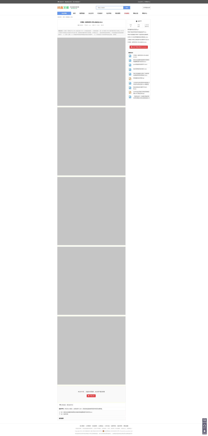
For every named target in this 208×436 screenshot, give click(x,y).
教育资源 (82, 13)
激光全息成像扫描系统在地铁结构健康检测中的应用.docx (78, 412)
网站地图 (126, 426)
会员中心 (141, 1)
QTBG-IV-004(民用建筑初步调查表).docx (138, 37)
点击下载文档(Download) (139, 47)
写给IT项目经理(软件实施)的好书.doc (137, 32)
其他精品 (126, 13)
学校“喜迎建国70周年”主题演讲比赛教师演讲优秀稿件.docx (139, 34)
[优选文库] (80, 8)
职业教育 (94, 426)
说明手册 (113, 426)
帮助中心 (148, 1)
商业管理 (117, 13)
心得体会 (101, 426)
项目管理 (119, 426)
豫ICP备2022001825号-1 (97, 431)
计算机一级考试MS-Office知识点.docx (137, 42)
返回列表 (66, 414)
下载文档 (91, 395)
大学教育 (88, 426)
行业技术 (100, 13)
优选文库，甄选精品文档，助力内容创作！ (70, 1)
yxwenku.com (129, 431)
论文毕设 (108, 13)
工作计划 (107, 426)
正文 (72, 17)
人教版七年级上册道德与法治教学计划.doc (138, 39)
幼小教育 (82, 426)
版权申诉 (70, 405)
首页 (74, 13)
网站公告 (135, 13)
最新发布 (130, 52)
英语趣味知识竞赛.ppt (133, 29)
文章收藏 (63, 405)
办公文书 (91, 13)
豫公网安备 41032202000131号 (111, 431)
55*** (140, 21)
